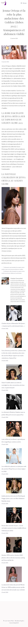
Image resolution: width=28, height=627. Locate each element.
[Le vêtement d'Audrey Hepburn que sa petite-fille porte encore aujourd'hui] (14, 408)
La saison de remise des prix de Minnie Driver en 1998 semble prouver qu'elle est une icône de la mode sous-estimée (13, 587)
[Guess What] (4, 3)
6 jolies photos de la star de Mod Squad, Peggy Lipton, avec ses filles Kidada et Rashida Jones (13, 498)
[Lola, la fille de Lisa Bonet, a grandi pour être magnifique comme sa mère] (14, 435)
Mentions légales (19, 621)
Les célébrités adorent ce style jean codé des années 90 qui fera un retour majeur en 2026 (14, 469)
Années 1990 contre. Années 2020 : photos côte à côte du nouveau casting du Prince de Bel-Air (13, 557)
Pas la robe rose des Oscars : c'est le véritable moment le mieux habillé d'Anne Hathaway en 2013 (14, 528)
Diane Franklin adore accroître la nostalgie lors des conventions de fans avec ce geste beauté (13, 385)
